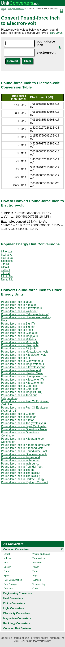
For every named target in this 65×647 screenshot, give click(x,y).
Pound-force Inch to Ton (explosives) (23, 423)
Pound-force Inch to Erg (15, 357)
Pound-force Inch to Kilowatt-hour (21, 308)
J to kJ (5, 263)
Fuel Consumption (13, 580)
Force (6, 571)
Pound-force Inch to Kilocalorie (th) (22, 382)
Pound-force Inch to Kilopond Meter (22, 448)
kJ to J (5, 267)
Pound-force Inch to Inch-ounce (20, 463)
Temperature (38, 558)
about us (6, 637)
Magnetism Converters (17, 618)
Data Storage (10, 584)
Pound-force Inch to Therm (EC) (20, 472)
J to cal (5, 273)
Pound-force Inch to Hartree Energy (22, 479)
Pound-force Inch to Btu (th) (17, 326)
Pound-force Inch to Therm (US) (20, 476)
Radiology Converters (16, 623)
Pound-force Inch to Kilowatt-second (23, 367)
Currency (8, 588)
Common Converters (16, 549)
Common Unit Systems (17, 628)
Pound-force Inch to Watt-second (21, 370)
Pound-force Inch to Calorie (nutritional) (25, 314)
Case (35, 588)
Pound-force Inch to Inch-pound (20, 460)
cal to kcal (7, 260)
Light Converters (13, 608)
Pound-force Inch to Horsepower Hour (24, 376)
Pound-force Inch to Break (17, 329)
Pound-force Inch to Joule (16, 301)
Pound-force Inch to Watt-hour (19, 311)
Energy (7, 567)
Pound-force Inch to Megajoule (20, 336)
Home (3, 8)
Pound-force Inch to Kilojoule (19, 304)
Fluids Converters (14, 603)
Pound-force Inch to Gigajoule (19, 332)
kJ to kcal (6, 251)
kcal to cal (7, 257)
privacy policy (39, 637)
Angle (35, 575)
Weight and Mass (41, 554)
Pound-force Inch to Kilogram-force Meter (26, 444)
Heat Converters (13, 598)
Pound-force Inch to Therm (17, 469)
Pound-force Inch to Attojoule (18, 348)
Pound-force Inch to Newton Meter (22, 373)
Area (6, 562)
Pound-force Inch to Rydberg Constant (24, 482)
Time (34, 571)
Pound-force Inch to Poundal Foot (21, 466)
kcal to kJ (6, 254)
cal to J (5, 270)
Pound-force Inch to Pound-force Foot (24, 451)
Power (35, 567)
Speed (7, 575)
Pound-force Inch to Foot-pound (20, 457)
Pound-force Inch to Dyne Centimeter (23, 426)
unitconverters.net (40, 641)
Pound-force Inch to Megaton (18, 416)
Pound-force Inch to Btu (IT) (18, 323)
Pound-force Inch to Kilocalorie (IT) (22, 379)
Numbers (36, 580)
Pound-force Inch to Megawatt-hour (22, 364)
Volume (7, 558)
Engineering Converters (17, 593)
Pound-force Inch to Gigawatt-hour (22, 360)
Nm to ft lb (7, 279)
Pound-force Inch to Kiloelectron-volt (23, 354)
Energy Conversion (16, 8)
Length (7, 554)
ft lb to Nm (7, 276)
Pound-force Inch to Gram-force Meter (24, 429)
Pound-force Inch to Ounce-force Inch (24, 454)
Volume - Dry (38, 584)
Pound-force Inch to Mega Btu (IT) (21, 392)
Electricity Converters (16, 613)
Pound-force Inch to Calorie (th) (20, 388)
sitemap (55, 637)
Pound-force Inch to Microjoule (19, 342)
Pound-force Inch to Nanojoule (19, 345)
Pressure (36, 562)
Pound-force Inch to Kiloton (17, 420)
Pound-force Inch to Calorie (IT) (20, 385)
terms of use (21, 637)
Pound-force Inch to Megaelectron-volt (24, 351)
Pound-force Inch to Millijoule (19, 339)
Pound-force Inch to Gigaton (18, 413)
